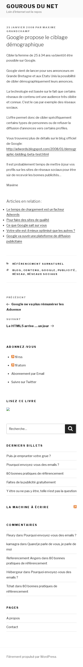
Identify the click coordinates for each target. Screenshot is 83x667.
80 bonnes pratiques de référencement (35, 473)
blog (16, 270)
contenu (31, 270)
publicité (67, 270)
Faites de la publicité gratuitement (31, 482)
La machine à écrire (27, 507)
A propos (13, 618)
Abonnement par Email (27, 374)
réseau (18, 274)
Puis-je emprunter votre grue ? (28, 456)
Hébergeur (14, 572)
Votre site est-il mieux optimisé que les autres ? (40, 231)
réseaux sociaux (42, 274)
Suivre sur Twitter (23, 382)
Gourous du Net (32, 6)
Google (49, 270)
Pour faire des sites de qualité (27, 220)
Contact (12, 627)
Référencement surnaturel (38, 263)
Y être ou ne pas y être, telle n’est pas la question (41, 491)
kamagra (12, 544)
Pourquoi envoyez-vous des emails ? (32, 465)
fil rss (18, 357)
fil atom (20, 365)
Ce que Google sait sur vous (26, 225)
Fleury (10, 535)
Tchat (10, 586)
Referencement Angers (23, 558)
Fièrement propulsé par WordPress (31, 656)
